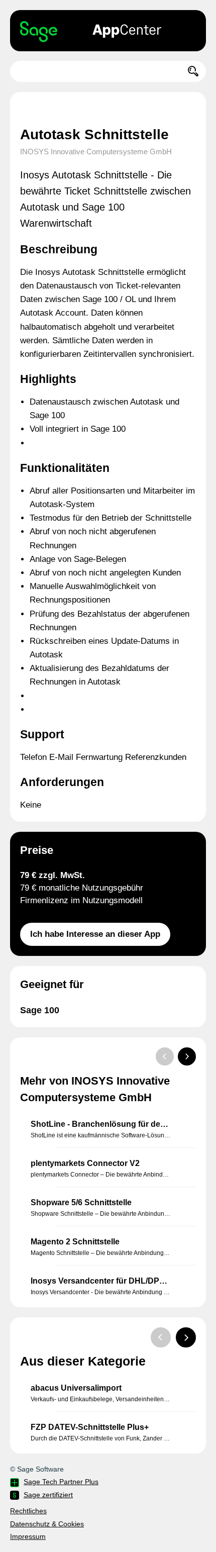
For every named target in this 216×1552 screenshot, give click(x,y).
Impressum (28, 1536)
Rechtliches (28, 1511)
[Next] (187, 1056)
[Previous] (165, 1056)
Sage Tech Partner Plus (61, 1482)
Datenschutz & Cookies (47, 1524)
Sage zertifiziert (48, 1495)
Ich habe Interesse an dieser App (95, 934)
